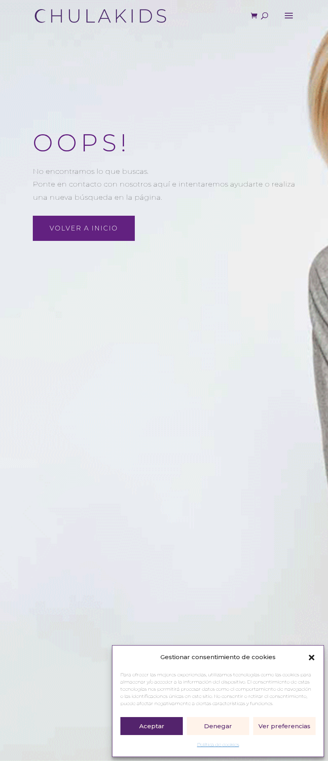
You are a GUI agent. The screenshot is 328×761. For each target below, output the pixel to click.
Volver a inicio (84, 228)
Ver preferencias (284, 726)
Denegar (218, 726)
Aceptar (151, 726)
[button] (312, 658)
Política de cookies (218, 744)
